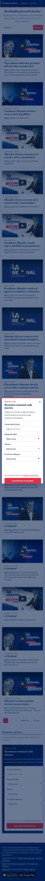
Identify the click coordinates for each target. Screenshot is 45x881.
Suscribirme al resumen (23, 481)
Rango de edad (11, 434)
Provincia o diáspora (12, 454)
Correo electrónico (12, 424)
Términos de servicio (31, 475)
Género (8, 444)
